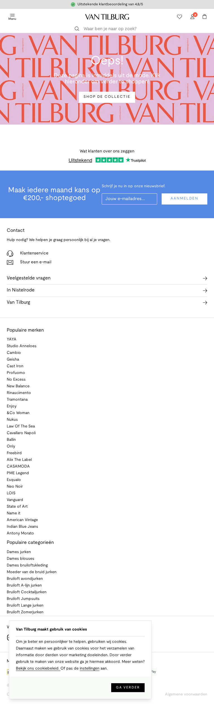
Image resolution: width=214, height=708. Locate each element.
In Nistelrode (21, 290)
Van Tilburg (18, 302)
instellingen (89, 668)
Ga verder (128, 687)
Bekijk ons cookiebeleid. (38, 668)
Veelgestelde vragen (29, 278)
